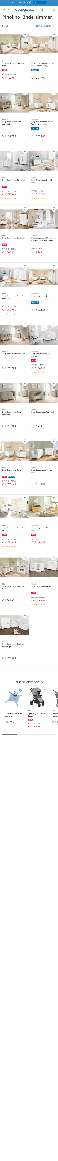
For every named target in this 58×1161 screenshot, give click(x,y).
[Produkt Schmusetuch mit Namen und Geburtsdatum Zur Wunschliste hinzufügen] (21, 690)
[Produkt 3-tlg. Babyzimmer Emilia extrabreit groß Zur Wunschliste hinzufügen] (25, 615)
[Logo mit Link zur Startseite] (24, 10)
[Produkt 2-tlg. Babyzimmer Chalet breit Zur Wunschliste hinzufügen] (54, 441)
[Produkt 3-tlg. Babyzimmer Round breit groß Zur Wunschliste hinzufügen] (25, 267)
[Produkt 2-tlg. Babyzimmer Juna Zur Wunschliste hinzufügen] (25, 441)
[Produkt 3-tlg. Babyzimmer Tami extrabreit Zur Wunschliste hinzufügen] (25, 92)
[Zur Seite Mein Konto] (42, 10)
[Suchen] (9, 10)
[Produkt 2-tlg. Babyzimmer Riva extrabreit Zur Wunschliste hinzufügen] (54, 324)
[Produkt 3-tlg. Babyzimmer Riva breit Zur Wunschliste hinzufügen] (25, 151)
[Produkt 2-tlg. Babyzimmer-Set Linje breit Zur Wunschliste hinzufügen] (25, 557)
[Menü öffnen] (4, 10)
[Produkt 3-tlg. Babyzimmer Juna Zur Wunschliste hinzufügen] (54, 267)
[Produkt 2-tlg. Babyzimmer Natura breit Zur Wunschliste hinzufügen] (54, 499)
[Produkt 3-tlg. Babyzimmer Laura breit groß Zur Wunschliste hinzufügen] (25, 499)
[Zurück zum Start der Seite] (55, 1141)
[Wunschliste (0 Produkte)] (48, 10)
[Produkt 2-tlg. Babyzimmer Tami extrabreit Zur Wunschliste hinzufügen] (25, 383)
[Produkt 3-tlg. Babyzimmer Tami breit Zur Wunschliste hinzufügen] (25, 324)
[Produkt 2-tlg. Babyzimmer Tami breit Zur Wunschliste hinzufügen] (54, 383)
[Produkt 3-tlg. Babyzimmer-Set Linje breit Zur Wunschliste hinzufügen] (25, 34)
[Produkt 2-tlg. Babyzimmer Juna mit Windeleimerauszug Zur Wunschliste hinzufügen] (54, 92)
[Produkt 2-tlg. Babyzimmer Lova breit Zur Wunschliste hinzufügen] (25, 209)
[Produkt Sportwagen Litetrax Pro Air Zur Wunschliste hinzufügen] (44, 690)
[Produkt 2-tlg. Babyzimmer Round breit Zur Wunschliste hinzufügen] (54, 151)
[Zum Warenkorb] (54, 10)
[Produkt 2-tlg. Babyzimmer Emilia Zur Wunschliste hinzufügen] (54, 557)
